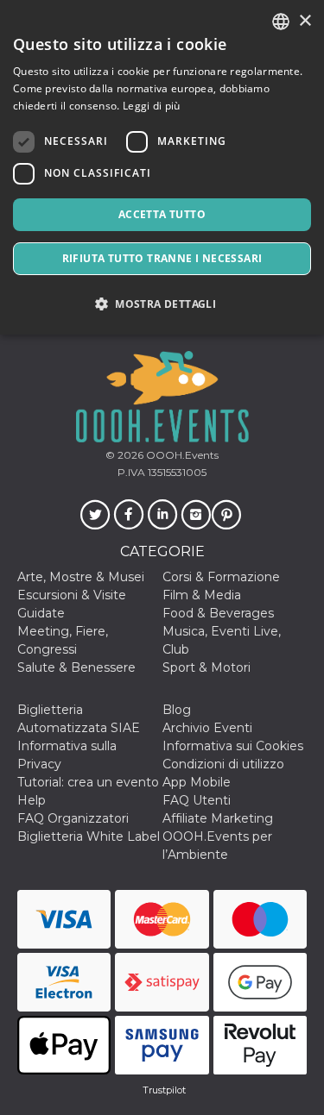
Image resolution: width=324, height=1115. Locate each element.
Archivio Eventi (207, 728)
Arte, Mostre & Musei (80, 577)
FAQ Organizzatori (73, 818)
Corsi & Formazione (221, 577)
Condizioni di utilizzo (223, 764)
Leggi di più (152, 105)
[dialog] (162, 167)
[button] (162, 304)
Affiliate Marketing (217, 818)
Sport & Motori (206, 667)
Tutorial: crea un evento (88, 782)
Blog (176, 709)
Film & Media (201, 595)
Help (31, 800)
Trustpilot (164, 1090)
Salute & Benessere (76, 667)
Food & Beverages (218, 613)
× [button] (304, 21)
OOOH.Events (181, 454)
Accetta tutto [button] (162, 214)
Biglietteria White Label (88, 836)
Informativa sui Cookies (232, 746)
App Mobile (196, 782)
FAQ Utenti (196, 800)
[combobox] (280, 21)
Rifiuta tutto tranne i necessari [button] (162, 258)
